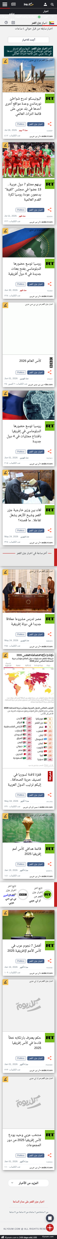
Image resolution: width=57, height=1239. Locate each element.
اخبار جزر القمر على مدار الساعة (28, 1202)
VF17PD (49, 801)
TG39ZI (50, 290)
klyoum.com (48, 1237)
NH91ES (49, 641)
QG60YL (49, 871)
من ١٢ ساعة (23, 1212)
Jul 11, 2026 (14, 216)
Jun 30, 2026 (15, 290)
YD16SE (49, 967)
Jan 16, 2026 (16, 967)
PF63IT (50, 379)
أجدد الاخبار (28, 40)
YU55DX (49, 1162)
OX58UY (49, 537)
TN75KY (49, 458)
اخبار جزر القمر (36, 124)
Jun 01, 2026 (16, 378)
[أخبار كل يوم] (28, 5)
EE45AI (50, 216)
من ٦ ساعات (33, 1212)
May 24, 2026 (16, 537)
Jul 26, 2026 (15, 130)
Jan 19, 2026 (16, 870)
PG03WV (49, 1065)
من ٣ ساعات (43, 1212)
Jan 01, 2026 (16, 1064)
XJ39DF (50, 130)
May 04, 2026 (16, 801)
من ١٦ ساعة (13, 1212)
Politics (20, 124)
